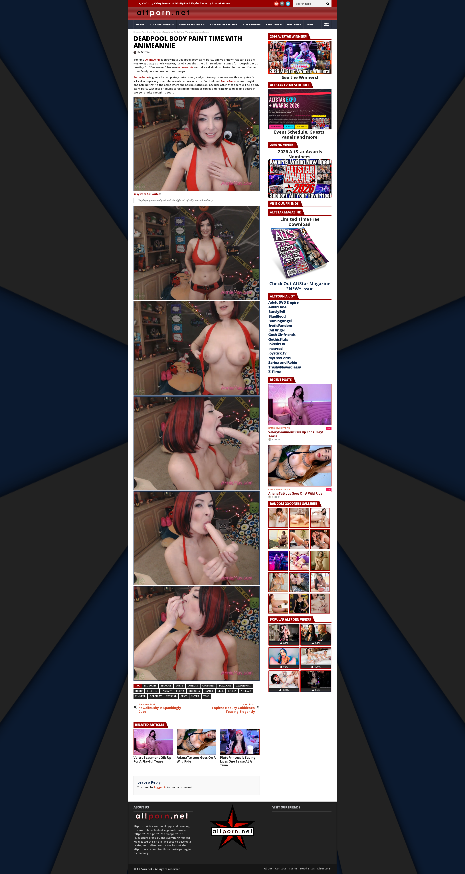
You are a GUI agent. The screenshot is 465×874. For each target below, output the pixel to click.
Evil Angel (276, 330)
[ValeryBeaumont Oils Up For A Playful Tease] (153, 742)
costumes (208, 685)
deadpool (225, 685)
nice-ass (246, 691)
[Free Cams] (197, 144)
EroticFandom (280, 325)
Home (140, 24)
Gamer (209, 691)
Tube (310, 24)
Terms (293, 868)
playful (140, 696)
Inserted (275, 348)
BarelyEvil (276, 311)
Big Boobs (150, 685)
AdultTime (277, 307)
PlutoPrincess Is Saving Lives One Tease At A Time (237, 761)
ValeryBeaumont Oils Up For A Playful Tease (152, 759)
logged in (160, 787)
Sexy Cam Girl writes (147, 194)
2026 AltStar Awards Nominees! (300, 154)
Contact (280, 868)
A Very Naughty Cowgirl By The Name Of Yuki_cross (229, 3)
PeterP (276, 439)
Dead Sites (307, 868)
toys (206, 696)
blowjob (166, 685)
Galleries (294, 24)
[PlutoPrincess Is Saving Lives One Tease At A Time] (240, 742)
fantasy (167, 691)
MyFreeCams (279, 357)
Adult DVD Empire (283, 302)
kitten (232, 691)
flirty (180, 691)
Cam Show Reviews (223, 24)
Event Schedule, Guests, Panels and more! (300, 134)
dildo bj (152, 691)
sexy (184, 696)
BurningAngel (280, 320)
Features (272, 24)
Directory (324, 868)
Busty (179, 685)
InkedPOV (276, 343)
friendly (194, 691)
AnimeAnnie (152, 59)
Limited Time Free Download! (300, 221)
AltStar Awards (162, 24)
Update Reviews (190, 24)
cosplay (193, 685)
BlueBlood (277, 316)
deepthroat (243, 685)
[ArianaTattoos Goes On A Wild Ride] (196, 742)
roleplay (156, 696)
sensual (171, 696)
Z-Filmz (274, 371)
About (268, 868)
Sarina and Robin (282, 362)
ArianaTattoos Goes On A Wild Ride (172, 3)
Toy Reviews (252, 24)
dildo (139, 691)
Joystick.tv (277, 353)
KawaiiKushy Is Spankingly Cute (159, 708)
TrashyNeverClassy (284, 367)
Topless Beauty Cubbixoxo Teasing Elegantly (233, 708)
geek (220, 691)
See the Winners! (300, 77)
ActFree (145, 52)
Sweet (195, 696)
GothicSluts (278, 339)
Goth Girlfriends (281, 334)
